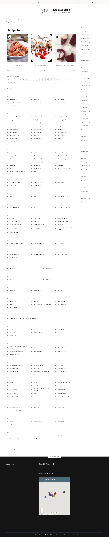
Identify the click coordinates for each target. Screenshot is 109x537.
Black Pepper (62, 132)
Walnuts (12, 435)
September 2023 (85, 86)
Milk (12, 304)
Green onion (37, 228)
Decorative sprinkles (15, 182)
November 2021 (85, 158)
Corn (12, 168)
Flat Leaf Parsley (15, 207)
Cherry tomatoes (63, 155)
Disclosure (79, 534)
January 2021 (84, 191)
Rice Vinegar (61, 368)
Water (36, 435)
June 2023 (84, 89)
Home (29, 2)
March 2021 (84, 184)
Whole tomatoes (14, 439)
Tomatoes (61, 407)
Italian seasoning (39, 254)
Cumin (36, 171)
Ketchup (48, 279)
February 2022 (85, 147)
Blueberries (37, 135)
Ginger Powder (14, 221)
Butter (60, 138)
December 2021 (85, 155)
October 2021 (84, 162)
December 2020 (85, 195)
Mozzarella (13, 307)
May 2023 (83, 93)
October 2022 (84, 118)
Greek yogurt (62, 224)
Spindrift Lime (62, 393)
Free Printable (65, 2)
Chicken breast (38, 159)
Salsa (12, 382)
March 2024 (84, 71)
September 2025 (85, 49)
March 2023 (84, 100)
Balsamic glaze (62, 120)
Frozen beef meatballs (64, 207)
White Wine (61, 435)
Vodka (12, 424)
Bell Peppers (37, 129)
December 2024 (85, 64)
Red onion (61, 365)
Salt (35, 382)
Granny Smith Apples (16, 224)
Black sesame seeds (15, 135)
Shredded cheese (15, 385)
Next (74, 70)
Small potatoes (62, 389)
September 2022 (85, 122)
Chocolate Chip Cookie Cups (41, 65)
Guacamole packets (15, 232)
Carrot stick (13, 152)
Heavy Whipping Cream (40, 243)
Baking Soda (37, 120)
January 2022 (84, 151)
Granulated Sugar (39, 224)
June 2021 (83, 173)
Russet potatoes (62, 371)
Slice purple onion (63, 385)
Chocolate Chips (38, 162)
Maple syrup (13, 301)
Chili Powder (14, 162)
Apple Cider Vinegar (15, 102)
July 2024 (83, 67)
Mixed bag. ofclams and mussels (42, 304)
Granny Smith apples (63, 221)
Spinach (36, 393)
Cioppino (17, 65)
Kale (11, 279)
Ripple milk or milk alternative (42, 371)
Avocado (12, 106)
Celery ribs (13, 155)
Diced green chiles (39, 182)
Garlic (12, 218)
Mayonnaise (61, 301)
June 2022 (84, 133)
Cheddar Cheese (38, 155)
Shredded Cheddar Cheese (65, 382)
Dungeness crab (38, 185)
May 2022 (83, 136)
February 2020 (85, 202)
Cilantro (60, 162)
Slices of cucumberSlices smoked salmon (41, 389)
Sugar (36, 396)
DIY (53, 2)
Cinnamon (13, 165)
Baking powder (38, 116)
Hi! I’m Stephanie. (37, 2)
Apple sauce (37, 102)
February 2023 (85, 104)
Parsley (36, 347)
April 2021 (84, 180)
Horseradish (61, 243)
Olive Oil (61, 329)
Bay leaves (13, 126)
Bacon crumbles (15, 116)
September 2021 (85, 165)
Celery (60, 152)
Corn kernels (37, 168)
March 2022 (84, 144)
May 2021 (83, 176)
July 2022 (83, 129)
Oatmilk (12, 329)
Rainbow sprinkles (15, 365)
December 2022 (85, 111)
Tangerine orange (15, 407)
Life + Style (47, 2)
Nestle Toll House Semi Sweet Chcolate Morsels (23, 318)
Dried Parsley (14, 185)
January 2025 (85, 60)
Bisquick (60, 129)
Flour (36, 207)
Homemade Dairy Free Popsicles (65, 65)
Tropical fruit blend (15, 410)
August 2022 (84, 125)
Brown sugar (14, 138)
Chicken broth (62, 159)
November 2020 (85, 198)
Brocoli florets (62, 135)
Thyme (36, 407)
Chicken (12, 159)
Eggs (36, 196)
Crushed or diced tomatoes (17, 171)
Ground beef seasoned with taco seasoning (65, 228)
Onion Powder (38, 332)
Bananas (12, 123)
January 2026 (85, 38)
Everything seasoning (64, 196)
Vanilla (12, 421)
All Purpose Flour (15, 99)
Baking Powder (62, 116)
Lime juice (61, 290)
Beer (59, 126)
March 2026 (84, 31)
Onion (12, 332)
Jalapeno (12, 268)
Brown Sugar (38, 138)
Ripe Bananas (14, 371)
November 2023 (85, 82)
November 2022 (85, 115)
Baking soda (13, 120)
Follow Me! (55, 456)
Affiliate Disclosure (75, 2)
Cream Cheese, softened (64, 168)
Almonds (37, 99)
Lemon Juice (38, 290)
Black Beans (13, 132)
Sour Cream (13, 393)
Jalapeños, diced (50, 268)
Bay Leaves (37, 126)
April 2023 (84, 96)
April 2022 (84, 140)
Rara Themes (64, 534)
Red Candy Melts (39, 365)
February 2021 (85, 187)
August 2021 (84, 169)
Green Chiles (14, 228)
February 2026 (85, 35)
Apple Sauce (61, 102)
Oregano (13, 335)
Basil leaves (37, 123)
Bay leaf (60, 123)
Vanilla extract (38, 421)
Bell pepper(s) (14, 129)
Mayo (36, 301)
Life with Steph (61, 9)
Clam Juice (37, 165)
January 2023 (84, 107)
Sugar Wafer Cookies (64, 396)
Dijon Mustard (62, 182)
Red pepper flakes (15, 368)
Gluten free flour (38, 221)
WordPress (75, 534)
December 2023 (85, 78)
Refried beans (38, 368)
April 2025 (84, 56)
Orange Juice (62, 332)
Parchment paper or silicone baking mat (18, 347)
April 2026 (84, 27)
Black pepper (38, 132)
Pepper (60, 347)
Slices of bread (14, 389)
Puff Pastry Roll (62, 351)
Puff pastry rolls (14, 354)
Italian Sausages (14, 254)
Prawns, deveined (39, 351)
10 (48, 70)
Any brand (61, 99)
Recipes (58, 2)
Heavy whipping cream (16, 243)
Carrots (36, 152)
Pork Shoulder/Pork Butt (16, 351)
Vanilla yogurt (62, 421)
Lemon (12, 290)
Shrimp (36, 385)
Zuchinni (12, 449)
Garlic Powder (62, 218)
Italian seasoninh (14, 257)
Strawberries (14, 396)
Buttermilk (13, 141)
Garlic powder (38, 218)
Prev (8, 70)
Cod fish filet (61, 165)
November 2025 (85, 42)
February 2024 (85, 75)
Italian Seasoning (62, 254)
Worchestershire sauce (40, 439)
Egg (11, 196)
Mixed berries (62, 304)
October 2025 (85, 45)
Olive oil (37, 329)
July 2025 (83, 53)
